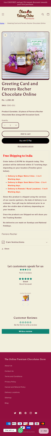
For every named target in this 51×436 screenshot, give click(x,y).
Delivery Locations (12, 392)
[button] (3, 14)
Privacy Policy (10, 382)
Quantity (5, 120)
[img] (25, 269)
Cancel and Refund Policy (15, 387)
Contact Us (9, 371)
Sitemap (8, 398)
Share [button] (7, 249)
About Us (8, 366)
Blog (6, 403)
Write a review (25, 331)
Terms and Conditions (13, 376)
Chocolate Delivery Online (28, 431)
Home (2, 23)
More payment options (25, 146)
